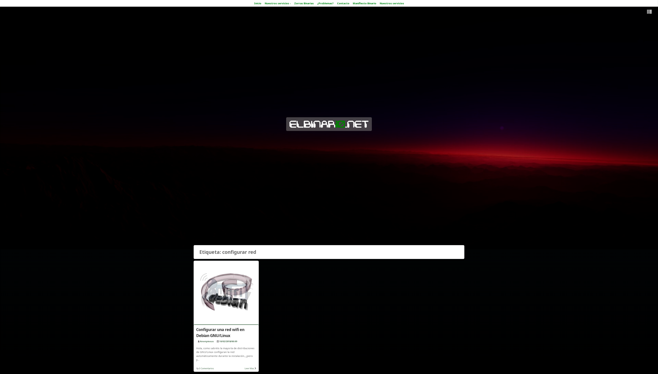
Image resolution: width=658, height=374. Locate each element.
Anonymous (207, 341)
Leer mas (249, 368)
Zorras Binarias (304, 3)
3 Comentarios (206, 368)
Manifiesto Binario (364, 3)
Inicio (257, 3)
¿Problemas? (325, 3)
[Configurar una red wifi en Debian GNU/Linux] (226, 293)
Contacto (343, 3)
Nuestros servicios (277, 3)
